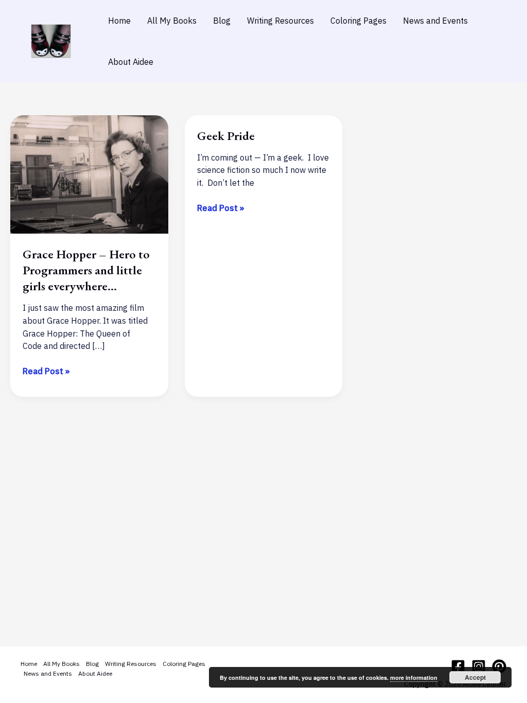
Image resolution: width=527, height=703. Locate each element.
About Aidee (130, 62)
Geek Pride (226, 136)
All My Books (172, 20)
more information (413, 677)
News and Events (435, 20)
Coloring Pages (358, 20)
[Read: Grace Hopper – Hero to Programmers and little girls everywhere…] (89, 173)
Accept (475, 677)
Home (119, 20)
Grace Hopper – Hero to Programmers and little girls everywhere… (86, 270)
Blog (222, 20)
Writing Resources (280, 20)
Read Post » (46, 371)
